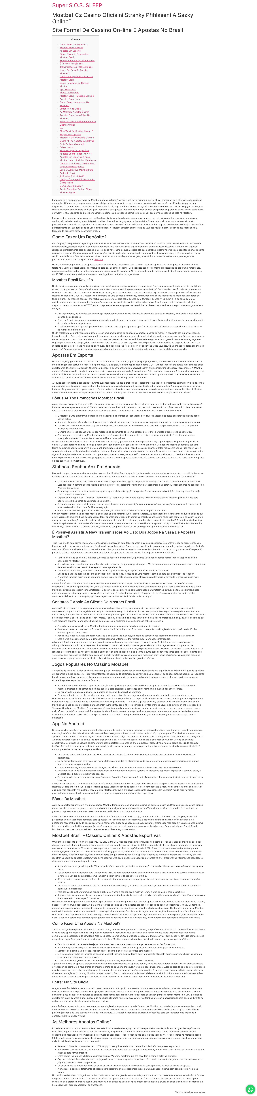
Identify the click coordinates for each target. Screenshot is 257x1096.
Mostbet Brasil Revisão (71, 47)
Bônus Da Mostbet (69, 92)
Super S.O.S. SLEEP (77, 5)
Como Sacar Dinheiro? (71, 186)
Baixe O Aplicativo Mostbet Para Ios (78, 121)
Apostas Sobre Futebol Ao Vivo (76, 153)
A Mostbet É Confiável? (72, 176)
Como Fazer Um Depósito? (73, 44)
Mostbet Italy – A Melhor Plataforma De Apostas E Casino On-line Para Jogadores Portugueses (78, 163)
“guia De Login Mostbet (72, 144)
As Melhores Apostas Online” (74, 112)
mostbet (99, 259)
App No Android (68, 89)
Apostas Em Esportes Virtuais (75, 157)
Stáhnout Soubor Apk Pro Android (77, 60)
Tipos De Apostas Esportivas (74, 150)
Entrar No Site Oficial (70, 108)
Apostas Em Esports (70, 50)
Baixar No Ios (66, 147)
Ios (61, 128)
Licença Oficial (67, 124)
